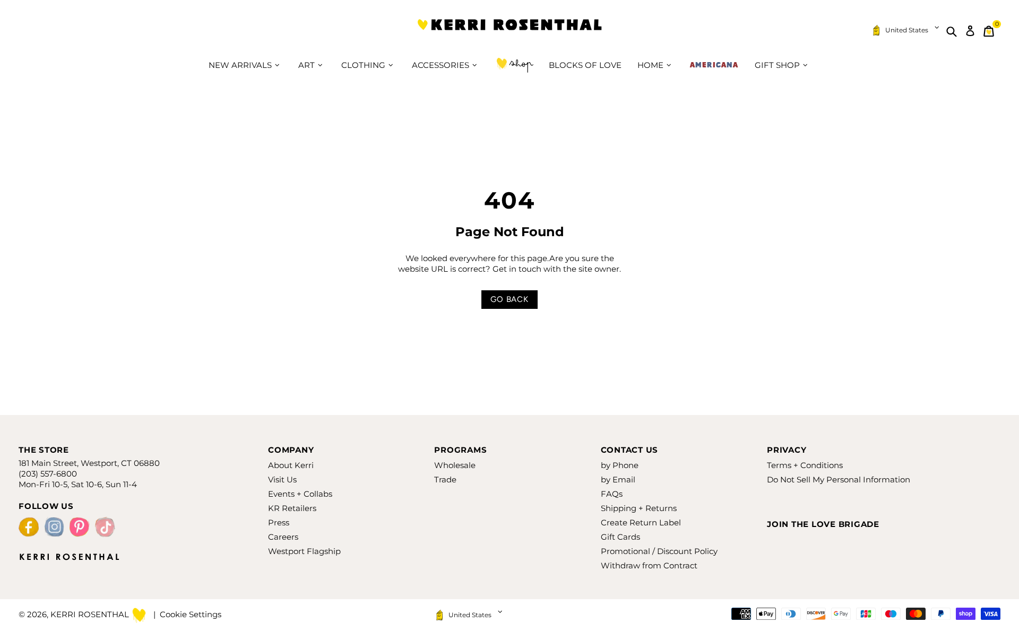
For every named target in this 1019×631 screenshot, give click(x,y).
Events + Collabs (300, 494)
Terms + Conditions (805, 465)
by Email (618, 479)
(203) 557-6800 (48, 474)
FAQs (612, 494)
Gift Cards (620, 537)
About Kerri (291, 465)
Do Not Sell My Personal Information (838, 479)
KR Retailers (292, 508)
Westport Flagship (304, 551)
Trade (445, 479)
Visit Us (282, 479)
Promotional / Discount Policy (659, 551)
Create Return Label (641, 522)
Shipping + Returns (639, 508)
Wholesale (455, 465)
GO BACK (509, 299)
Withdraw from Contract (649, 565)
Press (278, 522)
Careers (283, 537)
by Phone (619, 465)
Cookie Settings (190, 614)
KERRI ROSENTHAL (509, 31)
